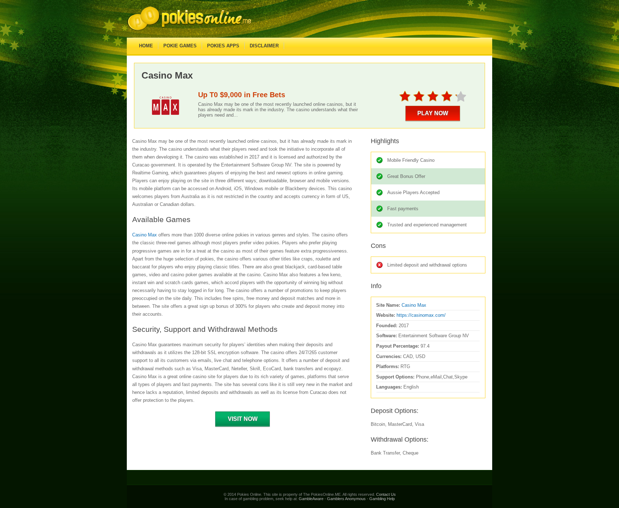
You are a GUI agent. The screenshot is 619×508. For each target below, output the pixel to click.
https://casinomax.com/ (421, 315)
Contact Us (386, 494)
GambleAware (311, 499)
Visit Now (243, 419)
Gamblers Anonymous (346, 499)
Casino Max (144, 234)
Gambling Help (382, 499)
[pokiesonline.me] (189, 30)
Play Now (432, 113)
